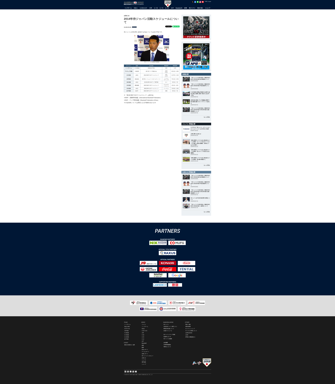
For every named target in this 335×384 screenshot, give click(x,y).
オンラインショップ (190, 328)
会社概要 (166, 342)
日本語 (206, 1)
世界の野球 (188, 326)
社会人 (143, 328)
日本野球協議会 (167, 344)
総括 (143, 345)
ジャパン (144, 324)
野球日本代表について (169, 328)
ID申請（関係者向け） (190, 337)
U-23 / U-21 (127, 328)
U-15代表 (126, 334)
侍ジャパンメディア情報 (169, 334)
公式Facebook (188, 332)
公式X (186, 334)
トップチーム (127, 324)
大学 (143, 332)
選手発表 (144, 362)
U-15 (143, 337)
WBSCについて (167, 346)
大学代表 (126, 330)
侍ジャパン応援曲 (168, 338)
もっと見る (207, 117)
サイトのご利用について (191, 330)
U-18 (143, 334)
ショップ (144, 364)
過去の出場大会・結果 (129, 344)
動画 (143, 347)
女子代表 (126, 339)
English (209, 1)
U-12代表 (126, 337)
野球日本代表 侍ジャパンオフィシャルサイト (134, 3)
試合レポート (145, 349)
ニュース (144, 360)
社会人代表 (127, 326)
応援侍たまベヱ (167, 336)
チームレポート (145, 351)
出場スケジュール (168, 330)
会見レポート (145, 353)
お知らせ (144, 357)
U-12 (143, 339)
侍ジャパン (166, 324)
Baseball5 (144, 343)
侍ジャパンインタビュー (147, 355)
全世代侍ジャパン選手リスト (170, 326)
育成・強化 (188, 324)
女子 (143, 341)
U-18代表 (126, 332)
